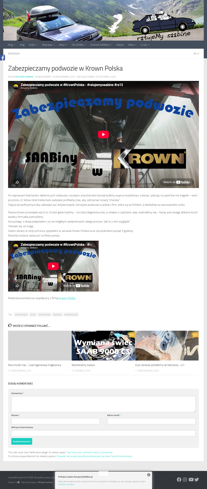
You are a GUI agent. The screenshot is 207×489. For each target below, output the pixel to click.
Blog (10, 45)
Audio (32, 45)
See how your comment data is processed (89, 452)
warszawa (57, 314)
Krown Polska (67, 298)
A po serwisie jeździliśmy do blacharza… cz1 (160, 365)
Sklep (131, 45)
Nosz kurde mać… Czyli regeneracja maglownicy (34, 365)
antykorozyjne (21, 314)
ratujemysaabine (24, 76)
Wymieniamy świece (83, 365)
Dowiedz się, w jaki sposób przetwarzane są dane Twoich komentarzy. (94, 456)
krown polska (44, 314)
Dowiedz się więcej (66, 484)
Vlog (22, 45)
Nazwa (15, 415)
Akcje (62, 45)
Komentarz (17, 393)
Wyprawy (47, 45)
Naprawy (14, 53)
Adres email (114, 415)
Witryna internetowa (22, 427)
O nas (144, 45)
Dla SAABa (77, 45)
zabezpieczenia (71, 314)
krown (33, 314)
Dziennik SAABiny (99, 45)
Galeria (120, 45)
